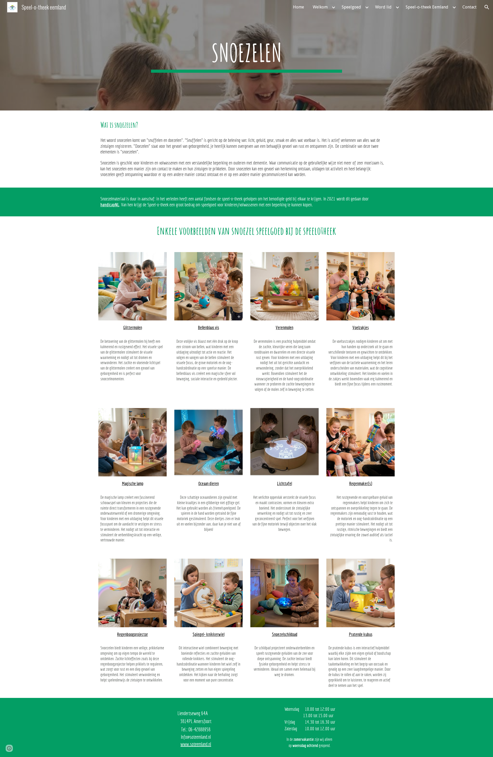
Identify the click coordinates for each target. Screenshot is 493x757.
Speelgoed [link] (351, 7)
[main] (246, 55)
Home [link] (298, 7)
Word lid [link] (383, 7)
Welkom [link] (320, 7)
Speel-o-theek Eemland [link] (427, 7)
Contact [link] (469, 7)
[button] (487, 7)
